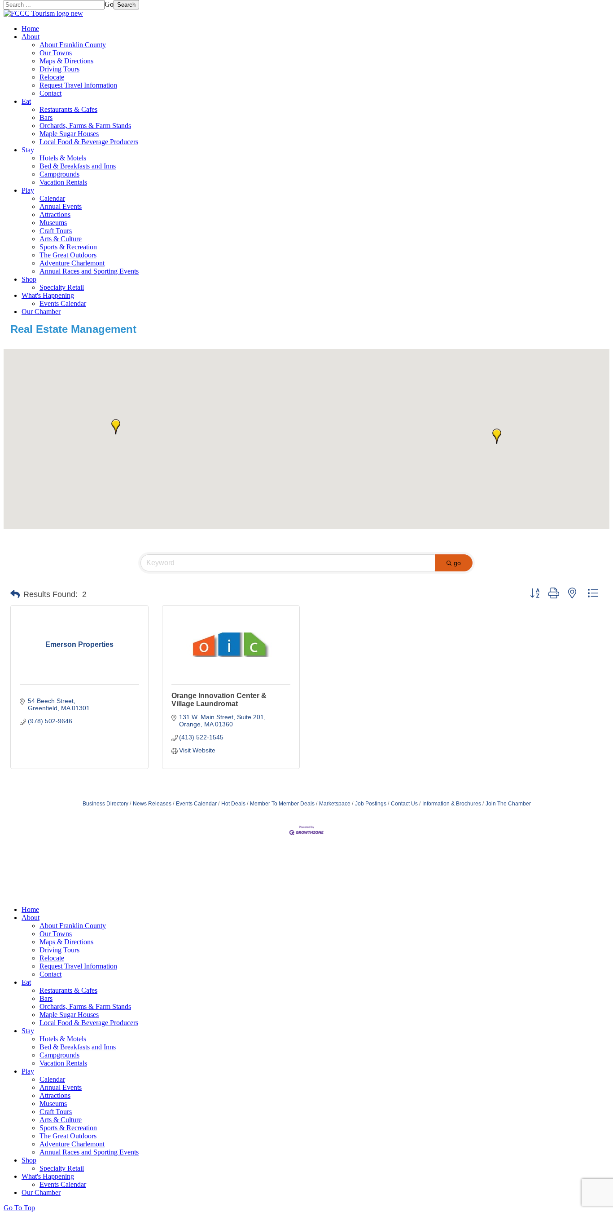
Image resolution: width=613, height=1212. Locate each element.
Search (126, 4)
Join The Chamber (508, 804)
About (30, 36)
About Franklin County (72, 45)
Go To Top (19, 1208)
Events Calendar (62, 303)
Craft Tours (55, 230)
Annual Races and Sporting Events (89, 271)
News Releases (152, 804)
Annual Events (60, 206)
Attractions (54, 214)
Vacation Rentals (63, 182)
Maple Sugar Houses (69, 133)
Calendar (52, 198)
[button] (496, 436)
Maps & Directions (66, 61)
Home (30, 28)
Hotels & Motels (62, 158)
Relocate (51, 77)
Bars (46, 117)
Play (28, 190)
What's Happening (48, 295)
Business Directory (105, 804)
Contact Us (404, 804)
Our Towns (55, 53)
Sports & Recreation (68, 247)
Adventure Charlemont (72, 263)
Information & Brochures (451, 804)
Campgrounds (59, 174)
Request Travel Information (78, 85)
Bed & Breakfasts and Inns (77, 166)
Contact (50, 93)
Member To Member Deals (282, 804)
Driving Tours (59, 69)
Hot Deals (233, 804)
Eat (26, 101)
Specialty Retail (61, 287)
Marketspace (334, 804)
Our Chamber (41, 311)
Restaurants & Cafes (68, 109)
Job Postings (370, 804)
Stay (28, 150)
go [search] (457, 562)
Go (109, 4)
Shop (29, 279)
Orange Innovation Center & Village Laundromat (219, 700)
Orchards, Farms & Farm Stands (85, 125)
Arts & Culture (60, 239)
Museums (53, 222)
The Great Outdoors (67, 255)
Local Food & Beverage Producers (88, 142)
